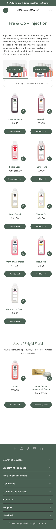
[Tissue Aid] (41, 245)
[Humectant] (41, 151)
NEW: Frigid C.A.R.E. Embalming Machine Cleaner (28, 3)
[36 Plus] (15, 370)
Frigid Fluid (22, 523)
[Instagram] (21, 448)
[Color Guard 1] (15, 103)
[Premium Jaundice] (15, 245)
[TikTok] (28, 448)
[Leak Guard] (15, 198)
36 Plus (15, 386)
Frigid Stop (14, 166)
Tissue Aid (41, 261)
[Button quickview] (23, 111)
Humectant (41, 166)
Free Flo (41, 119)
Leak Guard (15, 214)
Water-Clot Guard (15, 309)
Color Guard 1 (15, 119)
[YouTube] (34, 448)
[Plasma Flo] (41, 198)
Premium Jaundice (15, 261)
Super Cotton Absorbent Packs (41, 387)
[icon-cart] (49, 10)
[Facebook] (15, 448)
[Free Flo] (41, 103)
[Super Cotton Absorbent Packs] (41, 370)
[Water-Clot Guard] (15, 293)
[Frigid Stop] (15, 151)
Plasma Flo (41, 214)
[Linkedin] (41, 448)
